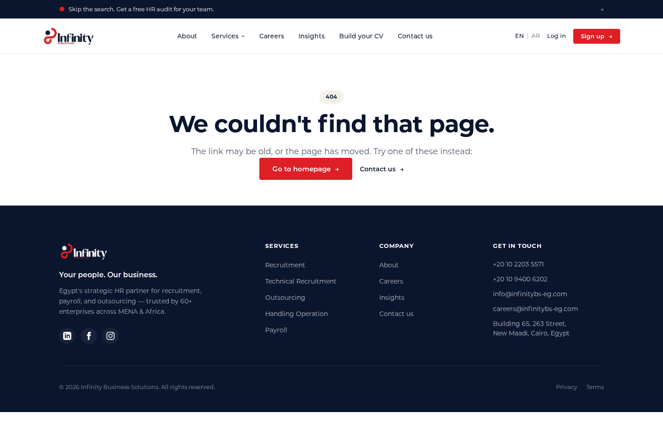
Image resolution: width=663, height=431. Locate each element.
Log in (556, 35)
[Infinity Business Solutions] (69, 36)
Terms (595, 386)
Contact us (415, 36)
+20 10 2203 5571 (518, 264)
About (187, 36)
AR (535, 35)
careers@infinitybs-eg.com (535, 309)
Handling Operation (296, 314)
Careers (271, 36)
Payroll (276, 330)
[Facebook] (89, 336)
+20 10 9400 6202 (520, 279)
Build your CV (361, 36)
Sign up (596, 36)
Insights (312, 36)
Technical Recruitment (300, 281)
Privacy (566, 386)
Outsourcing (285, 297)
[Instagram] (110, 336)
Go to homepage (305, 169)
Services (225, 36)
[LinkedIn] (67, 336)
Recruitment (285, 265)
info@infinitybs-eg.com (530, 294)
